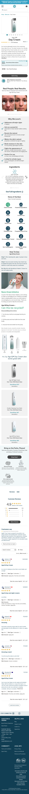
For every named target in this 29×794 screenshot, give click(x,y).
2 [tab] (9, 35)
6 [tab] (17, 35)
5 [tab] (15, 35)
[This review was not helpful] (26, 581)
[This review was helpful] (23, 581)
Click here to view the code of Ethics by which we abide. (21, 772)
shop (2, 14)
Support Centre (17, 724)
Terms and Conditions (6, 748)
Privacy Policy (17, 748)
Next (25, 103)
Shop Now (24, 2)
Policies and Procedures (19, 753)
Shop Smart (14, 457)
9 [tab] (19, 114)
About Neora (4, 725)
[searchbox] (8, 550)
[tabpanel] (14, 25)
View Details (14, 386)
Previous (4, 103)
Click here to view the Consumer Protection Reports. (21, 777)
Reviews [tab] (12, 492)
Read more (20, 688)
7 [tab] (19, 35)
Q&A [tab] (18, 492)
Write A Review (14, 522)
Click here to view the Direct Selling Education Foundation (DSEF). (21, 782)
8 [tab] (22, 35)
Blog (15, 721)
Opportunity (17, 729)
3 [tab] (11, 35)
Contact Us (16, 726)
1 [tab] (7, 35)
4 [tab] (13, 35)
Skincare (7, 14)
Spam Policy (4, 751)
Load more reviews (14, 705)
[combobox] (22, 553)
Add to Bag (14, 75)
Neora (14, 6)
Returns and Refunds (19, 751)
